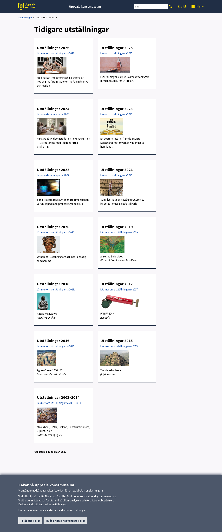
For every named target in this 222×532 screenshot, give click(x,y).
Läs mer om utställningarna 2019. (119, 232)
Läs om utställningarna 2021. (116, 175)
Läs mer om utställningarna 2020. (56, 232)
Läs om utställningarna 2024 (53, 114)
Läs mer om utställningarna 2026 (55, 53)
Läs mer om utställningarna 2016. (56, 346)
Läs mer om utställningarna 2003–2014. (59, 403)
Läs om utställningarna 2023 (116, 114)
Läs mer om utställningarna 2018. (56, 289)
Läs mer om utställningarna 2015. (119, 346)
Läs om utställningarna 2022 (53, 175)
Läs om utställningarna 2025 (116, 53)
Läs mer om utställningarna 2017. (119, 289)
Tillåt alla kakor (30, 521)
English (182, 6)
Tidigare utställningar (46, 17)
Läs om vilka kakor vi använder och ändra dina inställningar (52, 510)
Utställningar (25, 17)
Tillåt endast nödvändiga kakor (65, 521)
